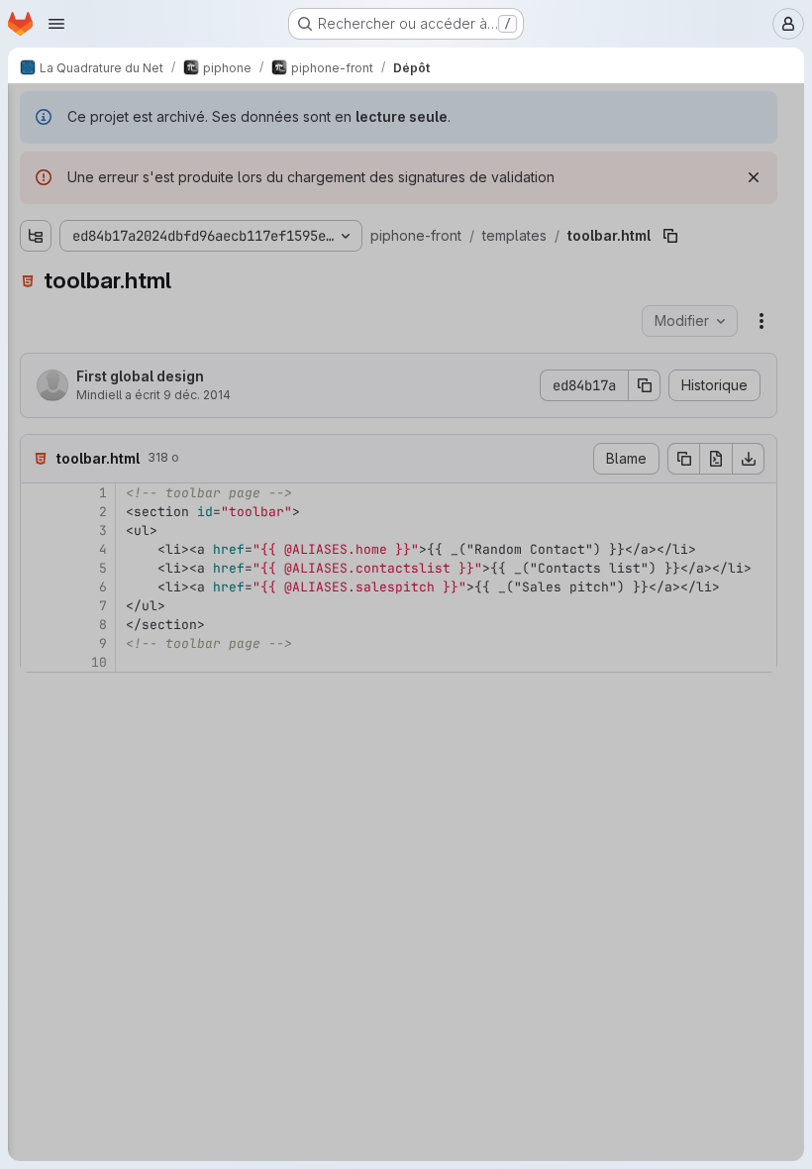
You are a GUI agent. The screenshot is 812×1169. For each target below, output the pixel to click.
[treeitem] (164, 185)
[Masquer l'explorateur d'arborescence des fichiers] (35, 111)
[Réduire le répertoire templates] (36, 280)
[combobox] (162, 150)
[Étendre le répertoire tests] (36, 661)
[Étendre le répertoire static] (36, 249)
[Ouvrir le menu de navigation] (56, 24)
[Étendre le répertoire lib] (36, 217)
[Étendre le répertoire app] (36, 185)
